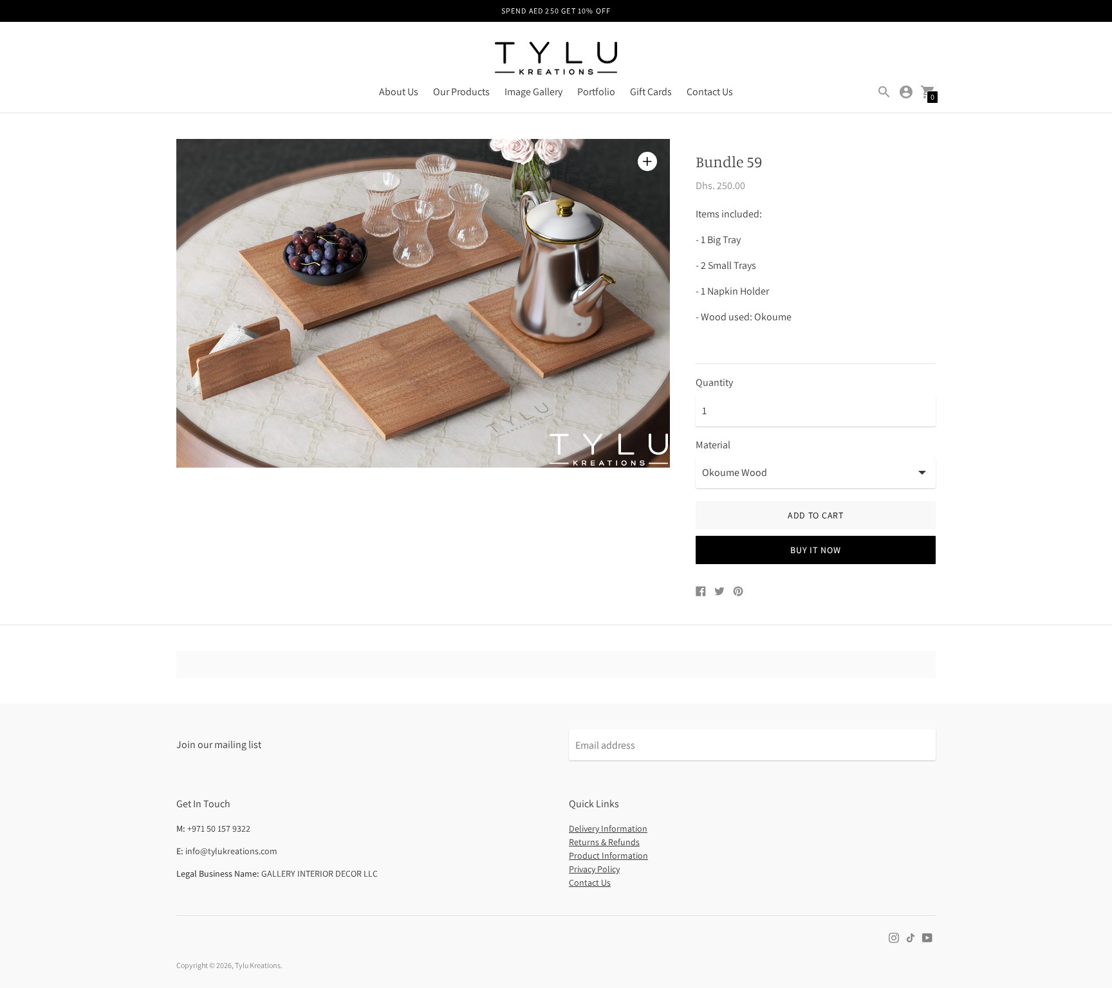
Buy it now (815, 550)
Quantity (714, 383)
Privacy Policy (594, 869)
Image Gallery (533, 91)
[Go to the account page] (906, 92)
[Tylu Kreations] (556, 60)
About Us (398, 91)
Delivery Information (608, 828)
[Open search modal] (884, 92)
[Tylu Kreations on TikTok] (910, 937)
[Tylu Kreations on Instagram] (894, 937)
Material (713, 445)
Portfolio (596, 91)
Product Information (608, 855)
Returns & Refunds (604, 842)
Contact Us (710, 91)
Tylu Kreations (258, 965)
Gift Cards (651, 91)
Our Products (461, 91)
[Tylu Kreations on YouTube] (927, 937)
